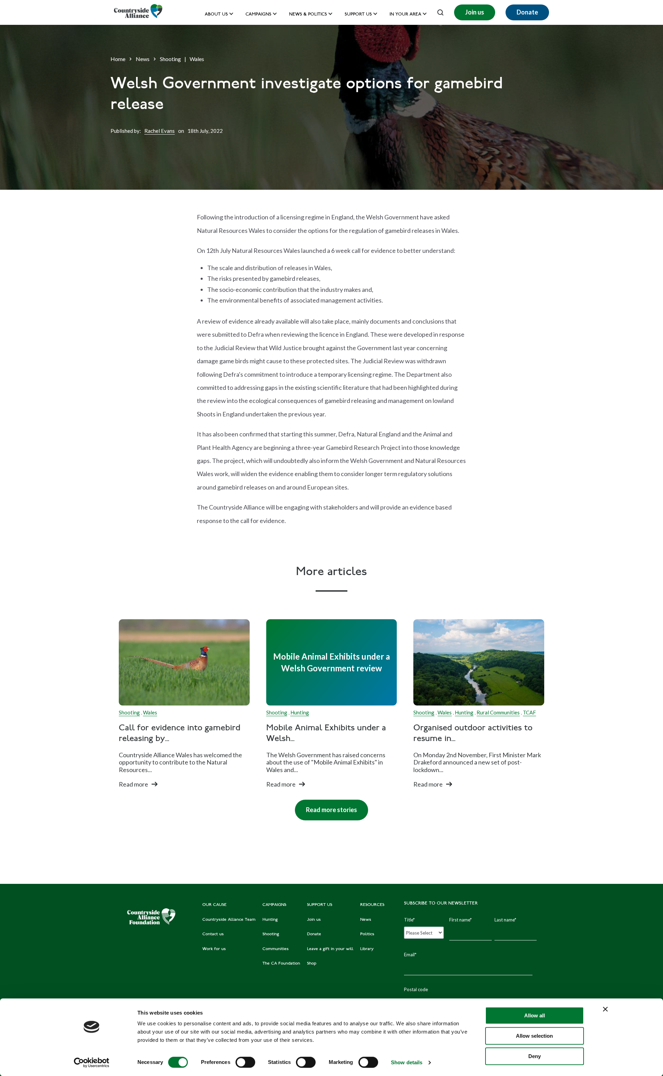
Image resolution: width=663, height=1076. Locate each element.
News (143, 59)
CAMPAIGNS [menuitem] (274, 905)
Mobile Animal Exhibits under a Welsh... (326, 733)
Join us (474, 12)
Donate (527, 12)
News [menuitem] (365, 920)
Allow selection (534, 1036)
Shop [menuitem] (311, 963)
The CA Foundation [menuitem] (281, 963)
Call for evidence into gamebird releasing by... (179, 733)
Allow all (534, 1015)
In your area (405, 14)
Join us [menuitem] (314, 920)
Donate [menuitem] (314, 934)
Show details (406, 1062)
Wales (197, 59)
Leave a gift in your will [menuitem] (330, 949)
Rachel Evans (159, 131)
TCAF (529, 712)
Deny (534, 1056)
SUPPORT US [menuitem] (319, 905)
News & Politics (308, 14)
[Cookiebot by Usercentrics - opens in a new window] (91, 1062)
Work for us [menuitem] (214, 949)
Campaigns (258, 14)
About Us (216, 14)
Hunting (299, 712)
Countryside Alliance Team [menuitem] (229, 920)
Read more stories (326, 806)
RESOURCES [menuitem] (372, 905)
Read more (133, 784)
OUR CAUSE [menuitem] (214, 905)
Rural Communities (498, 712)
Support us (358, 14)
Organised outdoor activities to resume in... (472, 733)
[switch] (245, 1062)
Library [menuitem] (367, 949)
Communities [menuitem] (275, 949)
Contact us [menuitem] (213, 934)
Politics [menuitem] (367, 934)
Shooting (170, 59)
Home (117, 59)
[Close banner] (605, 1009)
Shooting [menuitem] (270, 934)
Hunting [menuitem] (270, 920)
